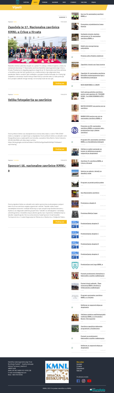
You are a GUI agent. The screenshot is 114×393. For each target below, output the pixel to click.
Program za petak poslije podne (92, 183)
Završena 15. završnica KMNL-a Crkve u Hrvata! (92, 162)
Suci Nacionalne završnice (90, 193)
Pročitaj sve (60, 83)
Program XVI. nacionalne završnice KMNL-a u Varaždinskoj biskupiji (93, 141)
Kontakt (79, 364)
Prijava (93, 2)
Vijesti (35, 2)
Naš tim (79, 370)
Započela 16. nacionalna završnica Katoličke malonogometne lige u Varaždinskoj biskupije (93, 75)
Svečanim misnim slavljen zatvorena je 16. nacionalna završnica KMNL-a (90, 36)
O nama (79, 366)
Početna (26, 2)
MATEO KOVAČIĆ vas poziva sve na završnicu (93, 107)
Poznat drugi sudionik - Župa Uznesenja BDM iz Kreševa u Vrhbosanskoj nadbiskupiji (91, 285)
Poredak (44, 2)
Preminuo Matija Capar (89, 213)
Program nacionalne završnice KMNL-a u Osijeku (91, 296)
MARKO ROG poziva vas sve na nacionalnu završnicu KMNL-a (91, 117)
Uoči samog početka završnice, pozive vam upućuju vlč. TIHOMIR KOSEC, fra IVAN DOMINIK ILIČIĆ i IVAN (92, 95)
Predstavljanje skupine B (90, 244)
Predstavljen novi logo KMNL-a (92, 264)
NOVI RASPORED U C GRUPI (90, 85)
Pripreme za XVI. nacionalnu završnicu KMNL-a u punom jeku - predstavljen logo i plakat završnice (93, 129)
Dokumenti (80, 368)
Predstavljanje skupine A (90, 254)
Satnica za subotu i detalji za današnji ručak (91, 172)
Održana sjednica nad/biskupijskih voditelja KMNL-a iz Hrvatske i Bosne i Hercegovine (93, 316)
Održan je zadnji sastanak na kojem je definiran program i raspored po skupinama (91, 151)
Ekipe (64, 2)
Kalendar (55, 2)
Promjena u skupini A (88, 203)
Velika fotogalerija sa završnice (30, 100)
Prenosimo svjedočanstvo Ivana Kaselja (92, 25)
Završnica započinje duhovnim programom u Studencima (91, 327)
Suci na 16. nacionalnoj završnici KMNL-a (92, 15)
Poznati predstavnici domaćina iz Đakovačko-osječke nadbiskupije (93, 275)
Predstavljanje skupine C (90, 234)
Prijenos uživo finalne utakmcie (92, 56)
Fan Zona (84, 2)
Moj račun (80, 362)
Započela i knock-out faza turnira (93, 65)
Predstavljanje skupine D (90, 223)
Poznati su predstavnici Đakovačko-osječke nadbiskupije (92, 337)
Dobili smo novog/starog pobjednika (90, 47)
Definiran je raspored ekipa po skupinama (91, 306)
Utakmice (73, 2)
